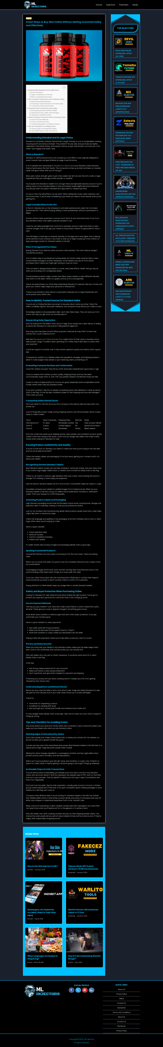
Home (99, 4)
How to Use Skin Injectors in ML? (42, 866)
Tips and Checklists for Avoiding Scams (42, 126)
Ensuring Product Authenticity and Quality (42, 108)
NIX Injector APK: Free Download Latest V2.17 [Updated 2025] (123, 107)
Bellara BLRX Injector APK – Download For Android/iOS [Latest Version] (124, 223)
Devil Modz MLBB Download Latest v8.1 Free (123, 53)
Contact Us (121, 1003)
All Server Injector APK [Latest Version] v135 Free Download (125, 238)
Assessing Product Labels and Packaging (45, 113)
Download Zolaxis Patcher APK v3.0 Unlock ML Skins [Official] (124, 137)
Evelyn (31, 870)
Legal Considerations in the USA (41, 95)
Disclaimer (121, 1008)
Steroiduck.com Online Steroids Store (48, 339)
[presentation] (43, 850)
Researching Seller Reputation (41, 101)
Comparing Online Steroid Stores (43, 106)
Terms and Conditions (121, 1012)
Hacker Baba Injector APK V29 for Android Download (125, 194)
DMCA (121, 999)
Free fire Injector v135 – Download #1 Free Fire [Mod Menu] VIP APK (125, 166)
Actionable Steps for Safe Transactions (44, 131)
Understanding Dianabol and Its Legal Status (43, 90)
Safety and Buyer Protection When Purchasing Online (46, 117)
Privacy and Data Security (40, 122)
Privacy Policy (121, 994)
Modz (135, 4)
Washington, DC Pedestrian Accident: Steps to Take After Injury (41, 912)
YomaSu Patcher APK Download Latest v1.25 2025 (125, 80)
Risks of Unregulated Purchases (41, 97)
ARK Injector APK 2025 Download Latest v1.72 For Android (123, 295)
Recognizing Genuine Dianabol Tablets (44, 110)
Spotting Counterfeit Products (41, 115)
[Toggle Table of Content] (63, 87)
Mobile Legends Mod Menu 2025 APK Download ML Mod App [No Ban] (125, 266)
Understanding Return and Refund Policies (46, 124)
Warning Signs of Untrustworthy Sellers (44, 129)
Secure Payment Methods (39, 120)
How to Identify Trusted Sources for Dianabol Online (46, 99)
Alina (30, 962)
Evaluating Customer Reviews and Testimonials (47, 104)
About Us (121, 989)
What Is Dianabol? (37, 92)
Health (28, 18)
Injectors (110, 4)
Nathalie (72, 872)
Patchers (123, 4)
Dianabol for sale (60, 166)
